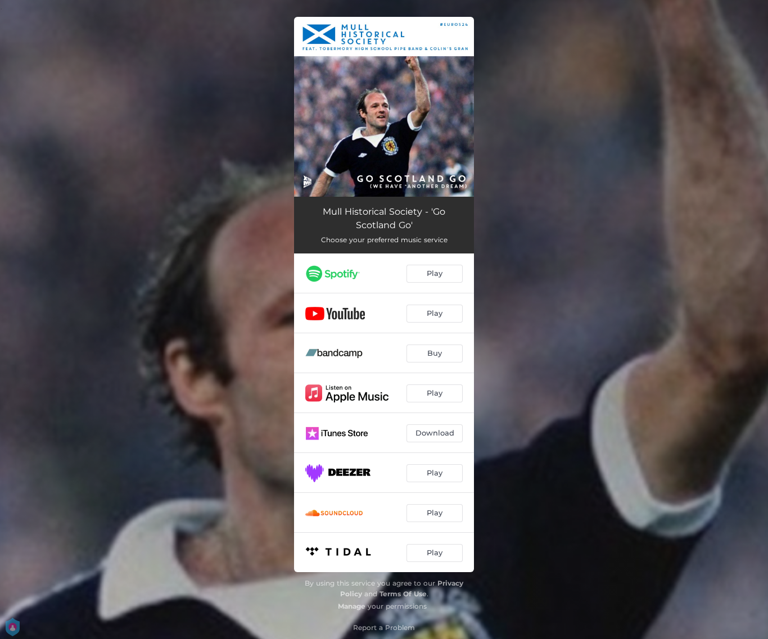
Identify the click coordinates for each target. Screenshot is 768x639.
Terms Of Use (403, 594)
